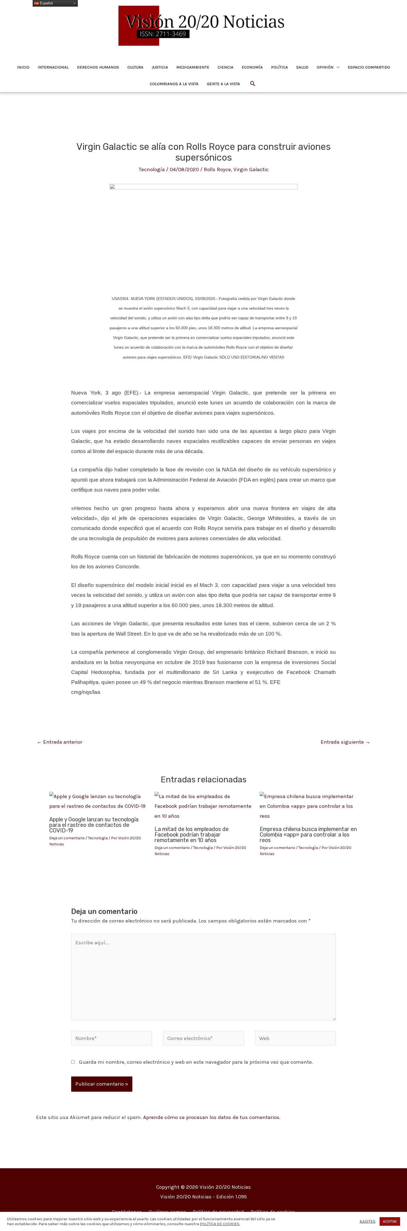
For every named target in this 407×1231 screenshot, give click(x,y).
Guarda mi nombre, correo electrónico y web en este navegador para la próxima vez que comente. (196, 1062)
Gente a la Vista (223, 83)
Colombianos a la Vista (174, 83)
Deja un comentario (67, 838)
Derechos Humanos (98, 67)
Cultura (135, 67)
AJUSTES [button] (367, 1221)
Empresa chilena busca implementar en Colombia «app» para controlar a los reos (308, 834)
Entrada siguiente (345, 742)
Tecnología (152, 169)
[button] (252, 83)
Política (279, 67)
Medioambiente (192, 67)
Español (46, 3)
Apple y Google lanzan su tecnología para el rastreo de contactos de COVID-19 (93, 825)
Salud (302, 67)
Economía (252, 67)
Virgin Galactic (251, 169)
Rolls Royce (217, 169)
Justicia (160, 67)
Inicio (23, 67)
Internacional (53, 67)
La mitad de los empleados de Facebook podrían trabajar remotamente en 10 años (191, 834)
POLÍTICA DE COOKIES (219, 1224)
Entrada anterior (59, 742)
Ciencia (225, 67)
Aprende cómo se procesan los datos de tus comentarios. (211, 1117)
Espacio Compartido (369, 67)
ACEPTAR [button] (390, 1221)
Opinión (325, 67)
